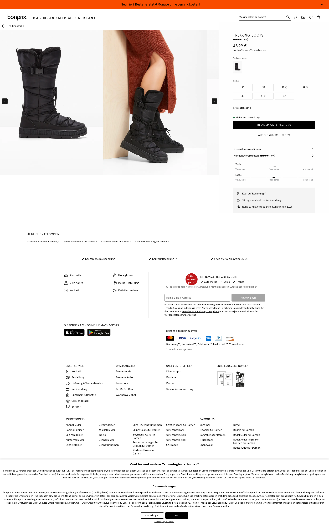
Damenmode (123, 371)
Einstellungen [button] (152, 515)
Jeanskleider (106, 440)
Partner (22, 471)
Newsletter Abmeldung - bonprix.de (200, 311)
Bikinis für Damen (243, 430)
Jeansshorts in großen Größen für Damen (146, 444)
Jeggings (205, 425)
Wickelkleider (107, 430)
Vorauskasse (236, 344)
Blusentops (206, 440)
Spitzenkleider (74, 435)
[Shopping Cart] (318, 17)
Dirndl (236, 425)
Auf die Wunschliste (272, 135)
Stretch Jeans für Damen (180, 425)
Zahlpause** (204, 344)
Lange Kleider (74, 445)
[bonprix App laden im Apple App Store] (74, 332)
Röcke (102, 435)
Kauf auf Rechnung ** (164, 259)
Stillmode (172, 445)
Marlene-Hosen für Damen (144, 451)
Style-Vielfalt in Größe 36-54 (231, 259)
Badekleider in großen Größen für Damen (246, 441)
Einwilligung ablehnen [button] (164, 521)
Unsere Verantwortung (179, 389)
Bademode (122, 383)
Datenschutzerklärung (184, 315)
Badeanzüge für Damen (246, 448)
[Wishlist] (311, 17)
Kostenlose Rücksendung (100, 259)
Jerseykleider (107, 425)
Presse (170, 383)
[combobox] (263, 17)
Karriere (171, 377)
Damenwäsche (124, 377)
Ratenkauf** (189, 344)
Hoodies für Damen (211, 430)
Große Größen (124, 389)
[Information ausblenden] (322, 4)
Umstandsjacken (176, 435)
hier (65, 477)
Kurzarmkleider (75, 440)
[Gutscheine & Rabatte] (303, 17)
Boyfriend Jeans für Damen (144, 436)
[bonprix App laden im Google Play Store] (99, 332)
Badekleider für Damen (246, 435)
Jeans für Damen (109, 445)
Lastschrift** (220, 344)
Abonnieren (248, 297)
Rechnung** (173, 344)
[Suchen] (288, 17)
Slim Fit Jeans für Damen (147, 425)
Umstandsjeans (175, 430)
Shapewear (206, 445)
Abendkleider (73, 425)
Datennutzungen (97, 471)
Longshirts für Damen (212, 435)
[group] (51, 102)
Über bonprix (174, 371)
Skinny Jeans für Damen (146, 430)
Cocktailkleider (75, 430)
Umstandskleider (176, 440)
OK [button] (176, 515)
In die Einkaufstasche (272, 124)
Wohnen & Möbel (126, 395)
